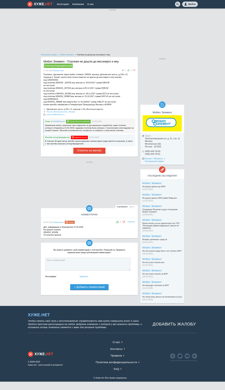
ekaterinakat (58, 222)
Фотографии (50, 276)
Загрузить (83, 276)
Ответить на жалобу (89, 150)
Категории (63, 4)
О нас (90, 4)
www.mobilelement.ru (56, 114)
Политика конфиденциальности (116, 362)
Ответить (131, 222)
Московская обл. (61, 112)
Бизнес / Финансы (154, 158)
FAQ (116, 368)
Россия (50, 112)
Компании (78, 4)
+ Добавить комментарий (89, 286)
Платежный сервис (154, 161)
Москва (72, 112)
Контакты (116, 348)
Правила (116, 355)
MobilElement (59, 121)
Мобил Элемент (152, 183)
